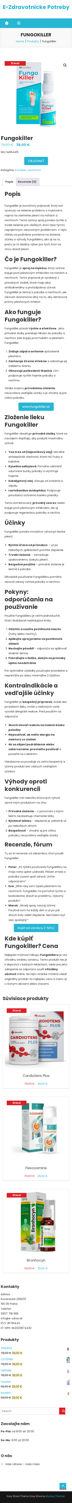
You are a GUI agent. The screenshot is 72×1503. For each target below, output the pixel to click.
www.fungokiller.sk (36, 406)
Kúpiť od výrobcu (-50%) (36, 928)
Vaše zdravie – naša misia (22, 1464)
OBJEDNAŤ (36, 161)
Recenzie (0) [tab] (27, 182)
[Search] (62, 1411)
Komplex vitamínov (28, 170)
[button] (65, 65)
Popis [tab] (9, 182)
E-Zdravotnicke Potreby (36, 7)
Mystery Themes (55, 1496)
